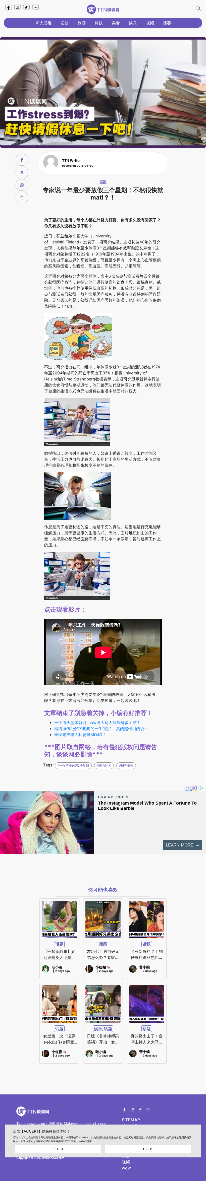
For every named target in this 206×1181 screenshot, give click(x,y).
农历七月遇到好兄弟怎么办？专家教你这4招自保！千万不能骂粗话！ (103, 954)
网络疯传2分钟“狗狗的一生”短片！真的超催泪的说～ (101, 728)
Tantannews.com (30, 1123)
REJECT (58, 1149)
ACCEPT (148, 1149)
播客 (167, 22)
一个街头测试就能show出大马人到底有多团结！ (97, 722)
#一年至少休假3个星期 (73, 765)
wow (126, 1167)
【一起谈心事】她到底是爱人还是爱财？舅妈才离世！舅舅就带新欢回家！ (59, 954)
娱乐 (133, 22)
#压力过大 (104, 765)
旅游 (82, 22)
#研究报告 (126, 765)
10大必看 (43, 22)
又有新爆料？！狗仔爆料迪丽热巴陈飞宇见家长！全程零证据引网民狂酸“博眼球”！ (147, 954)
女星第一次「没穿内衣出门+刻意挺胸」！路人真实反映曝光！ (59, 1039)
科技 (99, 22)
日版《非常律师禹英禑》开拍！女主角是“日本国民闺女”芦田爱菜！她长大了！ (103, 1039)
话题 (65, 22)
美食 (116, 22)
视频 (150, 22)
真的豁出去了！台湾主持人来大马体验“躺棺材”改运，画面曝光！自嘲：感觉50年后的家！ (146, 1039)
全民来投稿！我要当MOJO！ (80, 734)
